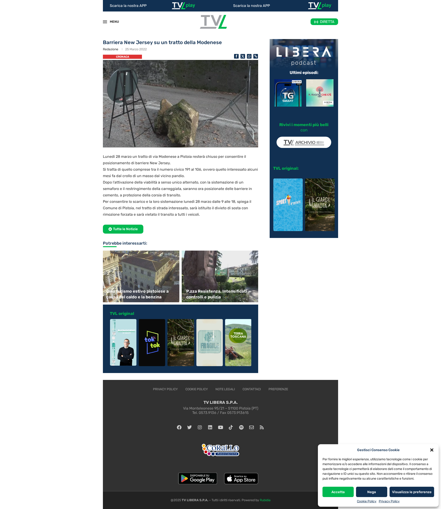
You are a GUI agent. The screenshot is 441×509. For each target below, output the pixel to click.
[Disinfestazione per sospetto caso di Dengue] (220, 276)
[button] (432, 450)
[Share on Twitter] (242, 56)
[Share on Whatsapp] (249, 56)
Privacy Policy (389, 501)
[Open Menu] (105, 22)
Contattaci (252, 389)
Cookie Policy (366, 501)
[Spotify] (241, 427)
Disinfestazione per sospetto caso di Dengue (215, 294)
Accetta (338, 492)
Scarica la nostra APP (128, 5)
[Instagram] (199, 427)
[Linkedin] (210, 427)
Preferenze (278, 389)
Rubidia (265, 500)
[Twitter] (189, 427)
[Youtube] (220, 427)
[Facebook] (179, 427)
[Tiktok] (230, 427)
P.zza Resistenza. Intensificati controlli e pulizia (136, 294)
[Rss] (261, 427)
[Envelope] (251, 427)
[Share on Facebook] (236, 56)
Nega (371, 492)
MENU (112, 22)
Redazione (110, 49)
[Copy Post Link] (255, 56)
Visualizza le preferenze (412, 492)
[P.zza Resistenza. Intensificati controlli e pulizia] (140, 276)
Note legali (225, 389)
